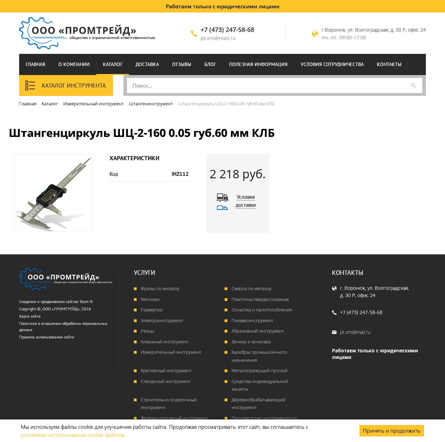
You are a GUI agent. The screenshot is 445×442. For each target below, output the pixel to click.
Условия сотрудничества (332, 64)
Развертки (152, 309)
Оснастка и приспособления (262, 309)
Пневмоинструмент (252, 320)
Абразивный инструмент (258, 331)
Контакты (389, 64)
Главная (35, 64)
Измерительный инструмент (171, 352)
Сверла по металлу (252, 288)
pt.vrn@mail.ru (218, 38)
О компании (74, 64)
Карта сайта (30, 316)
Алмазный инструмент (164, 341)
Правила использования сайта (46, 336)
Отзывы (181, 64)
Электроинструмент (162, 320)
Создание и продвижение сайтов (48, 301)
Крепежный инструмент (166, 370)
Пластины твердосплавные (260, 299)
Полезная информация (258, 64)
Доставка (147, 64)
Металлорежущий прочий (260, 370)
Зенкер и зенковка (251, 341)
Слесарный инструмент (166, 381)
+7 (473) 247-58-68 (227, 29)
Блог (210, 64)
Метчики (150, 299)
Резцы (147, 331)
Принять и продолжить (392, 430)
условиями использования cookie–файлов (72, 434)
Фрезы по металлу (160, 288)
